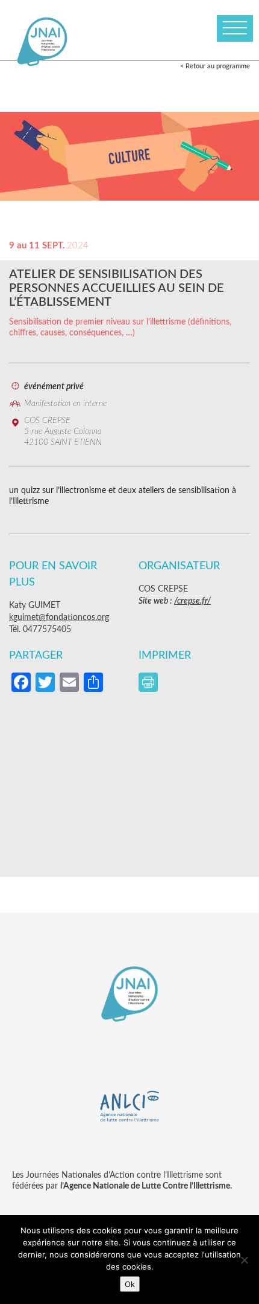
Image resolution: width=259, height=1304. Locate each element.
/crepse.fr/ (192, 601)
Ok (130, 1284)
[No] (244, 1260)
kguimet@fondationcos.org (59, 617)
